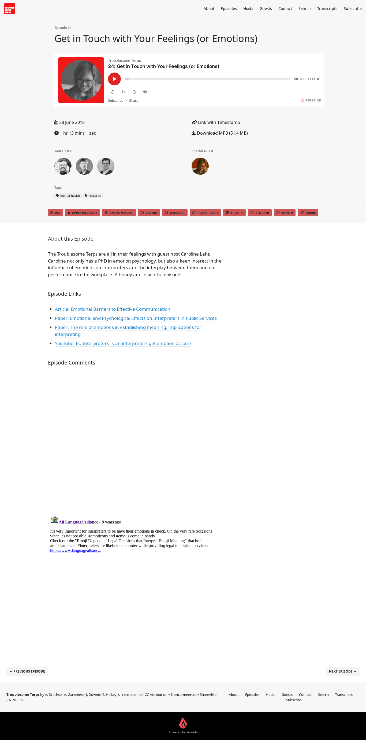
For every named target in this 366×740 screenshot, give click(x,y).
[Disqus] (136, 441)
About (209, 8)
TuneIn (287, 213)
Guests (266, 8)
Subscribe (353, 8)
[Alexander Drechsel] (105, 167)
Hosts (248, 8)
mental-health (69, 195)
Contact (285, 8)
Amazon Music (121, 213)
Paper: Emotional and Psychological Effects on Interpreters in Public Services (136, 318)
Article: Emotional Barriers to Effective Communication (112, 309)
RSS (57, 213)
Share (311, 213)
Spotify (237, 213)
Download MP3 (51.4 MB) (222, 133)
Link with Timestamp (218, 122)
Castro (151, 213)
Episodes (229, 8)
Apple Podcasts (84, 213)
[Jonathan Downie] (84, 167)
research (94, 195)
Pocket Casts (207, 213)
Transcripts (327, 8)
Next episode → (342, 671)
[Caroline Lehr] (200, 167)
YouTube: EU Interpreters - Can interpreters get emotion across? (123, 343)
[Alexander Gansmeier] (63, 167)
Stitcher (262, 213)
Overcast (177, 213)
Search (304, 8)
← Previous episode (27, 671)
